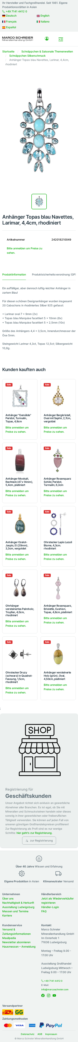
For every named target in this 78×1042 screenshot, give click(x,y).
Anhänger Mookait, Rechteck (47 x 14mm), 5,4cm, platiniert (19, 482)
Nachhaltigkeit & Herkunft (18, 902)
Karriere (7, 915)
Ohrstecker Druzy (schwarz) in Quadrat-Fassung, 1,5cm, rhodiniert (19, 677)
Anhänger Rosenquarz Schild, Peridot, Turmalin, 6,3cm (57, 482)
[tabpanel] (39, 320)
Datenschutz (27, 1034)
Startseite (8, 51)
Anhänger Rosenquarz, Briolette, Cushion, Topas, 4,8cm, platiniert (58, 609)
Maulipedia (9, 938)
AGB (39, 1034)
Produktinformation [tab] (14, 274)
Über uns (8, 898)
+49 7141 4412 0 (16, 11)
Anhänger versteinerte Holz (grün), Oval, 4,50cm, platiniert (57, 675)
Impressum (51, 1034)
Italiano (44, 21)
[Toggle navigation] (61, 39)
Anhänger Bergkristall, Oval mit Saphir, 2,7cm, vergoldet (57, 418)
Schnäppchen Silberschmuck (27, 55)
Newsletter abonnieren (16, 942)
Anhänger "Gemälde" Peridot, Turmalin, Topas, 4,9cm (18, 418)
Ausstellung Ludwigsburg (18, 907)
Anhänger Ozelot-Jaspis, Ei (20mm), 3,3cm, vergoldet (16, 545)
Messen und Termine (15, 911)
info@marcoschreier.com (55, 989)
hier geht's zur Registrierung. (34, 832)
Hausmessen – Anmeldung (19, 946)
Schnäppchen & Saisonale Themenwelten (47, 51)
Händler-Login (50, 907)
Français (11, 21)
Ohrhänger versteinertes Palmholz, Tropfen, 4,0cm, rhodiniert (19, 610)
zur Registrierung (41, 840)
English (44, 15)
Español (10, 27)
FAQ (44, 911)
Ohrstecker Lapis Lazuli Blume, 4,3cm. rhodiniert (58, 545)
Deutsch (10, 15)
